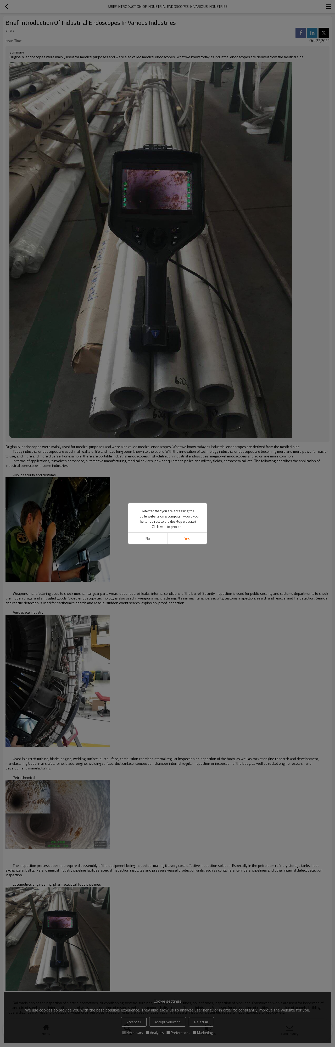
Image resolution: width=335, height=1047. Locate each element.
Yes (187, 539)
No (148, 539)
